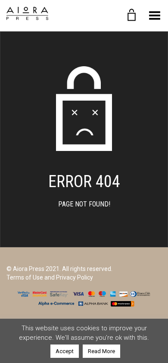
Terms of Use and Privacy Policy (49, 277)
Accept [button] (65, 351)
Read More (101, 351)
